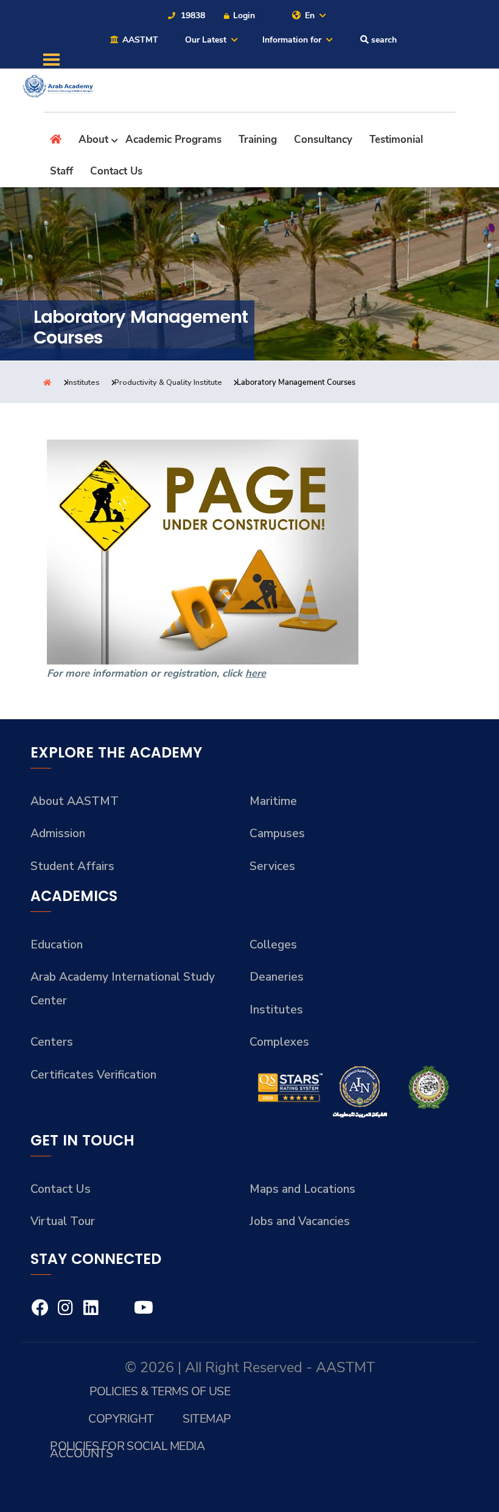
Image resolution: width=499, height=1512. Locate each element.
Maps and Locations (302, 1189)
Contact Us (116, 171)
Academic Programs (173, 140)
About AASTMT (74, 801)
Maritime (273, 801)
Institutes (83, 382)
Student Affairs (72, 866)
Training (258, 140)
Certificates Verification (93, 1075)
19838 (191, 15)
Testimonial (396, 140)
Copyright (120, 1418)
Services (272, 866)
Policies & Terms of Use (160, 1391)
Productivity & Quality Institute (168, 382)
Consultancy (323, 140)
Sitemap (207, 1418)
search (383, 40)
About (93, 140)
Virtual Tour (62, 1221)
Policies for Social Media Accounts (127, 1450)
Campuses (277, 833)
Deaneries (277, 977)
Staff (61, 171)
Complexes (279, 1042)
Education (56, 945)
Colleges (273, 945)
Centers (51, 1042)
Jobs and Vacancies (300, 1221)
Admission (57, 833)
